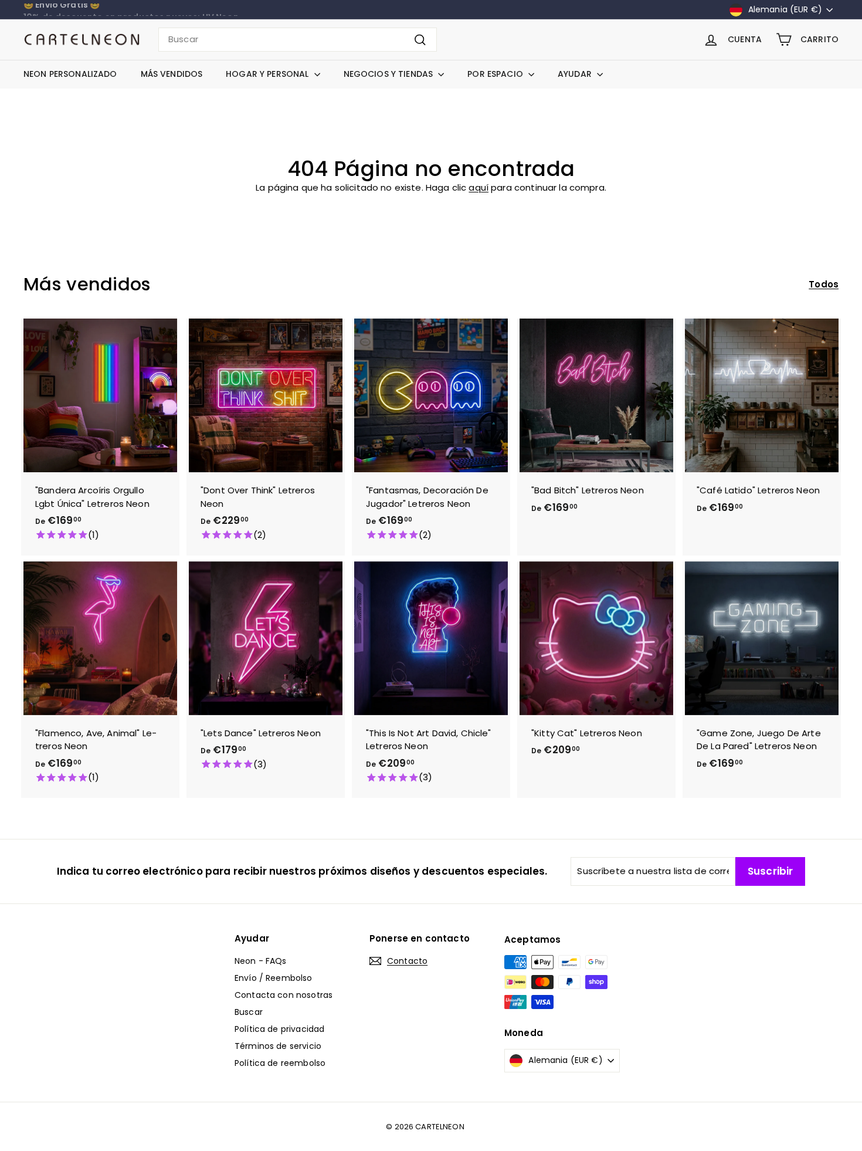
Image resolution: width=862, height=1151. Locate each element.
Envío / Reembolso (274, 978)
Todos (824, 284)
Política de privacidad (279, 1029)
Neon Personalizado (70, 74)
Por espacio (496, 74)
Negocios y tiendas (390, 74)
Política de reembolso (280, 1063)
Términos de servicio (278, 1046)
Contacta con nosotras (283, 995)
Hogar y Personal (268, 74)
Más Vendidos (172, 74)
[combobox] (297, 40)
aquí (478, 187)
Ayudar (576, 74)
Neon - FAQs (261, 961)
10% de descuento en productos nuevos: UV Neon (131, 10)
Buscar (249, 1012)
